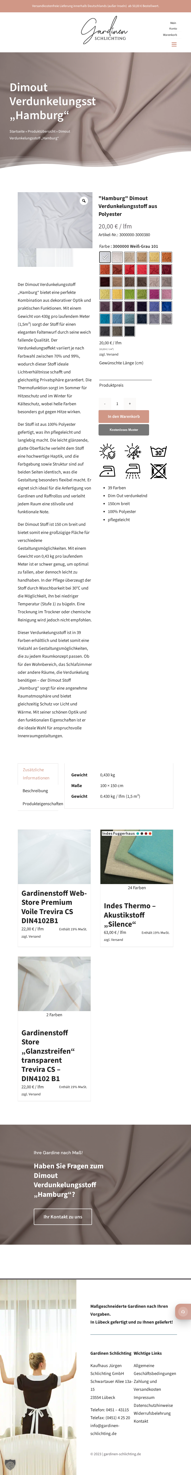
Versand (112, 354)
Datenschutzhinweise (153, 1405)
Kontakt (141, 1421)
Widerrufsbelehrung (152, 1413)
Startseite (17, 131)
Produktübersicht (41, 131)
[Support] (183, 1312)
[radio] (105, 257)
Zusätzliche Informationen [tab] (36, 774)
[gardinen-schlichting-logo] (104, 18)
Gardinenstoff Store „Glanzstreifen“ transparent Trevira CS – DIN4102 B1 (48, 1055)
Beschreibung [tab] (35, 791)
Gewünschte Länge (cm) (121, 363)
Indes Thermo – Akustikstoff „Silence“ (130, 915)
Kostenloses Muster (124, 430)
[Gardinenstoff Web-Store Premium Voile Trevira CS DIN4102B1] (54, 857)
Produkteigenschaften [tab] (43, 804)
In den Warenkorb (124, 416)
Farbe (104, 247)
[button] (10, 1465)
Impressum (144, 1398)
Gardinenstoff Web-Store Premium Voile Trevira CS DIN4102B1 (54, 907)
